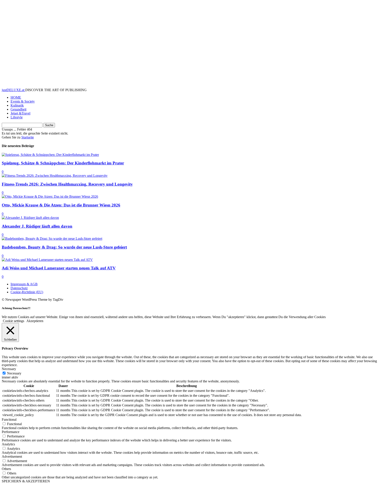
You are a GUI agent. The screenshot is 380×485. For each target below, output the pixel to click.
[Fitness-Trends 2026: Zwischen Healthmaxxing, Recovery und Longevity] (55, 175)
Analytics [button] (8, 444)
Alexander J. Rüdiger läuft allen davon (37, 226)
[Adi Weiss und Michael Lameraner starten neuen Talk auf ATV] (47, 260)
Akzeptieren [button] (34, 321)
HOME (16, 97)
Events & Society (23, 101)
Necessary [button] (9, 369)
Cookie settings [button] (13, 321)
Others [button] (6, 469)
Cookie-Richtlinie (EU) (27, 292)
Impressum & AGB (24, 284)
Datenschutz (19, 288)
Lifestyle (17, 117)
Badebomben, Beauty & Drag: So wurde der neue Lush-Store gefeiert (64, 247)
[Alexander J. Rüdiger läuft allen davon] (30, 217)
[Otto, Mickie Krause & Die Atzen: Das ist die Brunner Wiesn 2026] (50, 196)
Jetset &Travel (20, 113)
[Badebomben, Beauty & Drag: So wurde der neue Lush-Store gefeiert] (52, 238)
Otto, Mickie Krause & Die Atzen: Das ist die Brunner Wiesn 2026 (61, 205)
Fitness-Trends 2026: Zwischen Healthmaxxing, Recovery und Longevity (67, 184)
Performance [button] (10, 432)
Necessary (14, 373)
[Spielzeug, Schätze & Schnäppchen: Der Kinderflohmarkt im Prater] (50, 155)
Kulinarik (17, 105)
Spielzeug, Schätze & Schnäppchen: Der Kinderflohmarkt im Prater (63, 163)
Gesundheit (18, 109)
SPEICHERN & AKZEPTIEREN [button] (26, 481)
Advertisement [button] (12, 456)
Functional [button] (9, 419)
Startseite (27, 137)
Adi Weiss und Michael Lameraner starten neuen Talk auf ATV (59, 268)
